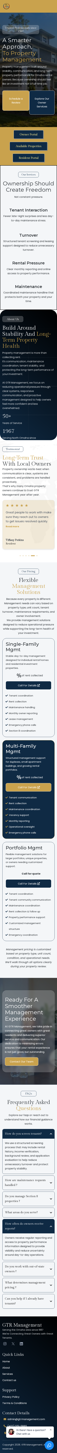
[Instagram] (5, 1344)
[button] (53, 6)
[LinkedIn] (21, 1344)
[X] (13, 1344)
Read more (12, 531)
